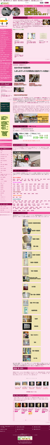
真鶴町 (14, 189)
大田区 (16, 202)
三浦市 (26, 186)
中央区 (20, 197)
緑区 (17, 180)
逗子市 (23, 189)
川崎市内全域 (28, 23)
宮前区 (29, 193)
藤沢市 (18, 184)
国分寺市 (14, 207)
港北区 (14, 180)
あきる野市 (15, 210)
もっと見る (47, 59)
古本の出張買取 (37, 97)
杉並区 (33, 202)
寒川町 (43, 184)
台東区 (33, 200)
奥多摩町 (32, 210)
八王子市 (38, 204)
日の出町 (23, 210)
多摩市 (37, 207)
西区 (22, 179)
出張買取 (38, 21)
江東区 (41, 200)
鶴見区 (14, 179)
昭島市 (22, 205)
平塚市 (14, 184)
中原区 (21, 193)
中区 (25, 179)
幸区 (17, 193)
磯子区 (44, 179)
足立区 (26, 204)
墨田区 (37, 200)
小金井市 (34, 205)
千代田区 (14, 200)
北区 (40, 202)
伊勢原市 (42, 186)
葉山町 (30, 186)
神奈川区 (18, 179)
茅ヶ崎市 (22, 184)
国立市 (19, 207)
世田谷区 (20, 202)
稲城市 (41, 207)
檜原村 (28, 210)
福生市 (34, 208)
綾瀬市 (39, 184)
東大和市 (27, 207)
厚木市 (38, 186)
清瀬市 (21, 208)
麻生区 (37, 193)
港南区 (32, 179)
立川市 (42, 204)
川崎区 (14, 193)
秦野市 (34, 186)
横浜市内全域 (23, 23)
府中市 (18, 205)
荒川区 (14, 204)
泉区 (35, 180)
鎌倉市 (23, 186)
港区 (22, 200)
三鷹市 (14, 205)
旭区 (41, 179)
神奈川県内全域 (37, 23)
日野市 (38, 205)
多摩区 (33, 193)
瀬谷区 (39, 180)
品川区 (45, 200)
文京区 (30, 200)
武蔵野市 (46, 204)
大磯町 (47, 184)
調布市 (26, 205)
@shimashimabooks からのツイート (6, 214)
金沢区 (48, 179)
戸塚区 (29, 180)
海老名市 (30, 184)
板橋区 (18, 204)
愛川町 (47, 186)
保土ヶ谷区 (37, 179)
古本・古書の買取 (35, 20)
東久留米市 (26, 208)
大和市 (26, 184)
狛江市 (23, 207)
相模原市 (34, 189)
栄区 (32, 180)
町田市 (30, 205)
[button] (1, 11)
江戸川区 (33, 204)
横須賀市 (18, 186)
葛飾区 (29, 204)
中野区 (29, 202)
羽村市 (38, 208)
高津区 (25, 193)
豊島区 (37, 202)
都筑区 (25, 180)
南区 (28, 179)
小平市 (44, 207)
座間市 (35, 184)
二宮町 (14, 186)
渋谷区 (25, 202)
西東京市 (16, 208)
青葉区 (21, 180)
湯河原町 (18, 189)
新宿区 (26, 200)
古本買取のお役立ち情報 (31, 102)
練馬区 (22, 204)
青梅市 (30, 208)
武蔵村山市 (32, 207)
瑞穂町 (19, 210)
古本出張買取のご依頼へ (4, 26)
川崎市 (30, 189)
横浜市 (26, 189)
